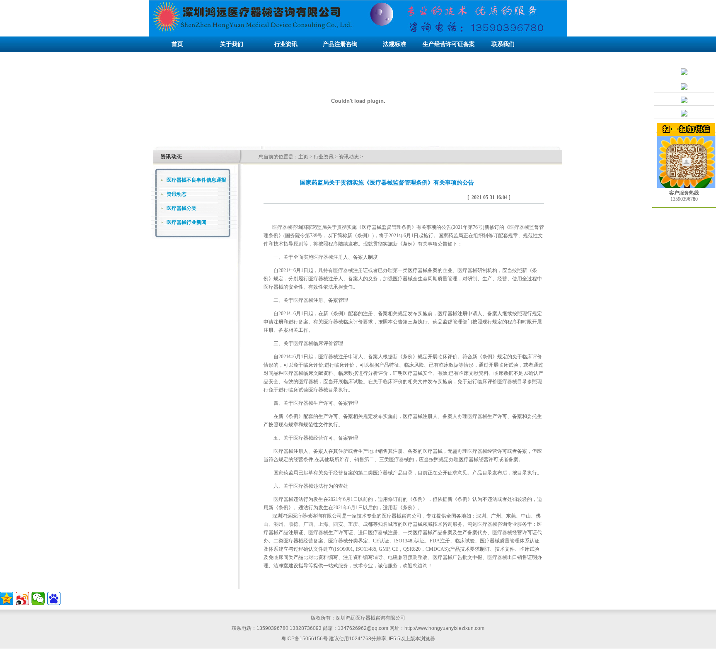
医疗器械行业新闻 (186, 222)
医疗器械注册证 (350, 270)
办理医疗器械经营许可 (482, 451)
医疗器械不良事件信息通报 (196, 180)
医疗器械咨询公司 (401, 516)
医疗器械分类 (181, 208)
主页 (303, 157)
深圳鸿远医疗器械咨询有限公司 (307, 516)
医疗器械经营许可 (313, 438)
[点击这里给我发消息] (684, 88)
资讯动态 (349, 157)
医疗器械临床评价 (313, 343)
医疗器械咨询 (287, 227)
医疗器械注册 (308, 300)
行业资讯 (324, 157)
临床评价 (487, 381)
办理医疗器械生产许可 (482, 416)
